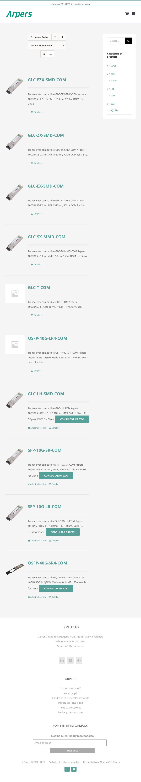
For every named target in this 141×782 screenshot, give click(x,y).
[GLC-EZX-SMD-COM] (15, 86)
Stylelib (116, 762)
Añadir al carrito (38, 427)
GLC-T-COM (39, 287)
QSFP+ (114, 110)
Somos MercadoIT (70, 688)
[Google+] (79, 660)
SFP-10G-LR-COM (45, 506)
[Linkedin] (62, 660)
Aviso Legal (70, 693)
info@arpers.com (82, 4)
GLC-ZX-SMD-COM (46, 135)
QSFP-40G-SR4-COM (47, 563)
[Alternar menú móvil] (134, 13)
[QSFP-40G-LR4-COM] (15, 344)
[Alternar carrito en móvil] (127, 13)
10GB (112, 74)
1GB (111, 89)
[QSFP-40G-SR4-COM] (15, 569)
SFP (113, 95)
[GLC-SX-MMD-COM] (15, 243)
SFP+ (114, 80)
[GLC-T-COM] (15, 293)
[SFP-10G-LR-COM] (15, 512)
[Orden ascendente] (62, 37)
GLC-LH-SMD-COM (46, 393)
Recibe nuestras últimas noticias (72, 736)
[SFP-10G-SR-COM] (15, 456)
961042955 (66, 4)
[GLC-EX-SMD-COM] (15, 192)
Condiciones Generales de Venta (70, 698)
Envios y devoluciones (70, 712)
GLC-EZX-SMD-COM (47, 79)
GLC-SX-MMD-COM (47, 236)
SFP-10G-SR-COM (45, 450)
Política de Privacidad (70, 702)
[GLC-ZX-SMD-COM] (15, 141)
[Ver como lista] (50, 54)
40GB (112, 103)
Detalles (38, 112)
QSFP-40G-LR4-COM (47, 338)
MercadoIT (105, 762)
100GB (113, 65)
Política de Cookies (70, 707)
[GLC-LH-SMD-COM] (15, 400)
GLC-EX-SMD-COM (46, 186)
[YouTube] (70, 660)
